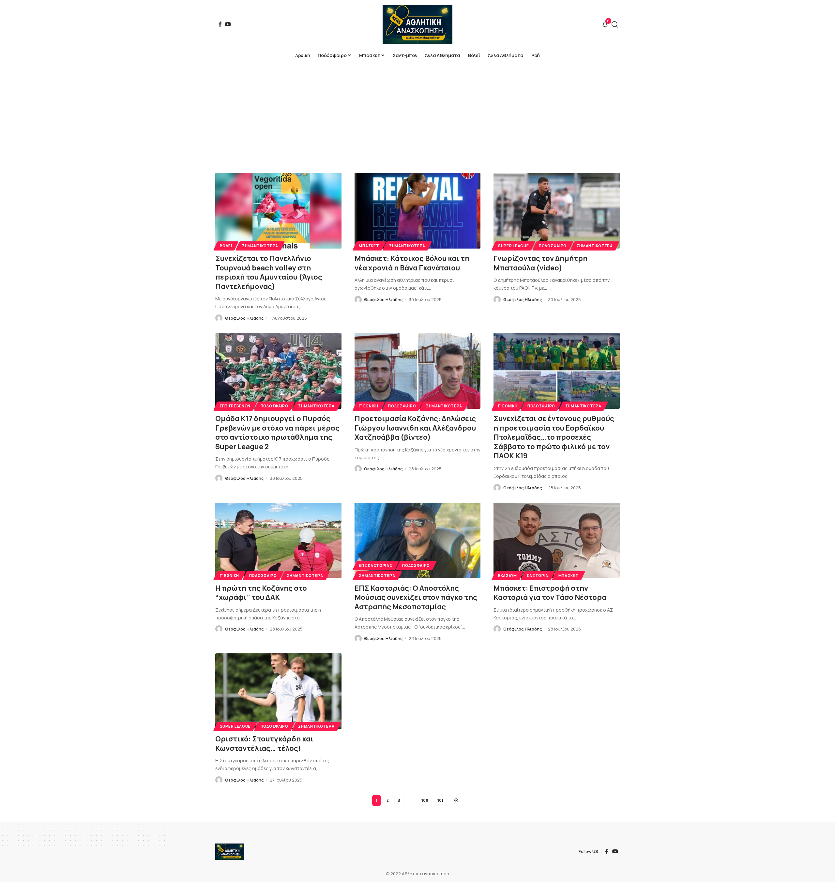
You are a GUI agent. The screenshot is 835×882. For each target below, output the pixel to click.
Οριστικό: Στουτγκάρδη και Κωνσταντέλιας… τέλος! (264, 743)
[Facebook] (220, 24)
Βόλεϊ (226, 245)
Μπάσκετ (369, 245)
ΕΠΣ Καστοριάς (375, 565)
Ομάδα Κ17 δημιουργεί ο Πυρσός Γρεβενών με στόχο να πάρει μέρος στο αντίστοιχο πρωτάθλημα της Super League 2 (277, 432)
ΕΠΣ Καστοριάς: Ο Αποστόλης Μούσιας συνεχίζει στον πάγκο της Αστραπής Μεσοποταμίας (416, 597)
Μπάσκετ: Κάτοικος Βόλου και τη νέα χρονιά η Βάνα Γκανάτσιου (412, 263)
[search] (615, 24)
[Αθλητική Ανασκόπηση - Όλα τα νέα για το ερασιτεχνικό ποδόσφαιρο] (417, 24)
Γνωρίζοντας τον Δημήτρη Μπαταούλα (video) (540, 263)
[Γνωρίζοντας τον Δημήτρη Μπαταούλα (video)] (556, 211)
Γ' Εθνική (368, 405)
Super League (513, 245)
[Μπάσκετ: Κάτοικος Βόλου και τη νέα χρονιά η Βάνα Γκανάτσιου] (418, 211)
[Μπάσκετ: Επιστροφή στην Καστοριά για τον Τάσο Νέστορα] (556, 540)
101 (440, 800)
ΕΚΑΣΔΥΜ (507, 575)
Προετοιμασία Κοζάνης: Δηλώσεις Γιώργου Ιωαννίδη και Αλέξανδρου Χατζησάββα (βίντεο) (415, 428)
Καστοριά (538, 575)
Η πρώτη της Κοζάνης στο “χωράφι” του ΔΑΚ (261, 592)
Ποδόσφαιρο (553, 245)
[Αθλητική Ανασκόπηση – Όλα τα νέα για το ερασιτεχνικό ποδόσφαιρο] (229, 852)
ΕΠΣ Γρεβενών (235, 405)
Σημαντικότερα (260, 245)
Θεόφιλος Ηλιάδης (244, 318)
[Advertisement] (417, 111)
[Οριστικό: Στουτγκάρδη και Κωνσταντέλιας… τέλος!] (278, 691)
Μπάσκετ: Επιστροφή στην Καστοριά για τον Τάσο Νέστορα (549, 592)
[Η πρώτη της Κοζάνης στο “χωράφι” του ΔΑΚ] (278, 540)
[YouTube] (228, 24)
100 (424, 800)
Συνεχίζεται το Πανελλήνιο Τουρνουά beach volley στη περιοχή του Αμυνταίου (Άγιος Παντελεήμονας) (268, 272)
